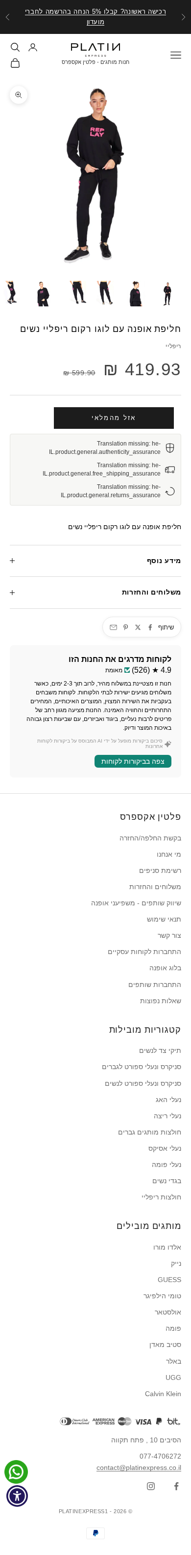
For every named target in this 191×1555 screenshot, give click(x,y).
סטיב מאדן (165, 1344)
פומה (173, 1328)
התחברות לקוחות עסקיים (144, 952)
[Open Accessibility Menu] (17, 1496)
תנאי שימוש (164, 919)
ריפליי (173, 346)
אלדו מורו (167, 1247)
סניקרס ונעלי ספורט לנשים (143, 1083)
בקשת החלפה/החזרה (150, 838)
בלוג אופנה (165, 968)
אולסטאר (168, 1312)
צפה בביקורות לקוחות (133, 761)
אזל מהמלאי (114, 417)
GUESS (169, 1280)
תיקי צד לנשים (160, 1050)
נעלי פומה (166, 1164)
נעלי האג (168, 1100)
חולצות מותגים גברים (149, 1132)
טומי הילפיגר (162, 1296)
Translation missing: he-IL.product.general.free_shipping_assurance (102, 469)
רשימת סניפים (160, 870)
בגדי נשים (166, 1181)
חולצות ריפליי (161, 1197)
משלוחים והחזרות (155, 887)
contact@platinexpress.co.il (138, 1467)
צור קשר (169, 935)
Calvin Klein (163, 1394)
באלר (173, 1361)
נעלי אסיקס (164, 1148)
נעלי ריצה (167, 1116)
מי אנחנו (169, 854)
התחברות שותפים (154, 984)
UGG (173, 1377)
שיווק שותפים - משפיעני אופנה (136, 903)
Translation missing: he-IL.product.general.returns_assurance (111, 491)
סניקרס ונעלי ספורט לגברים (141, 1067)
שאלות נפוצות (160, 1001)
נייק (176, 1263)
